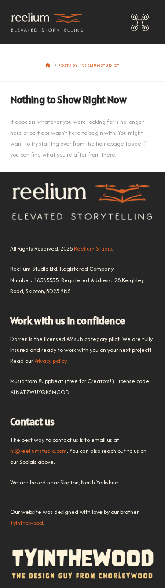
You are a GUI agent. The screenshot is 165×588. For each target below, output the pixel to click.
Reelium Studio (93, 248)
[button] (140, 23)
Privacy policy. (51, 361)
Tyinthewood (26, 523)
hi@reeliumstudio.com (38, 451)
